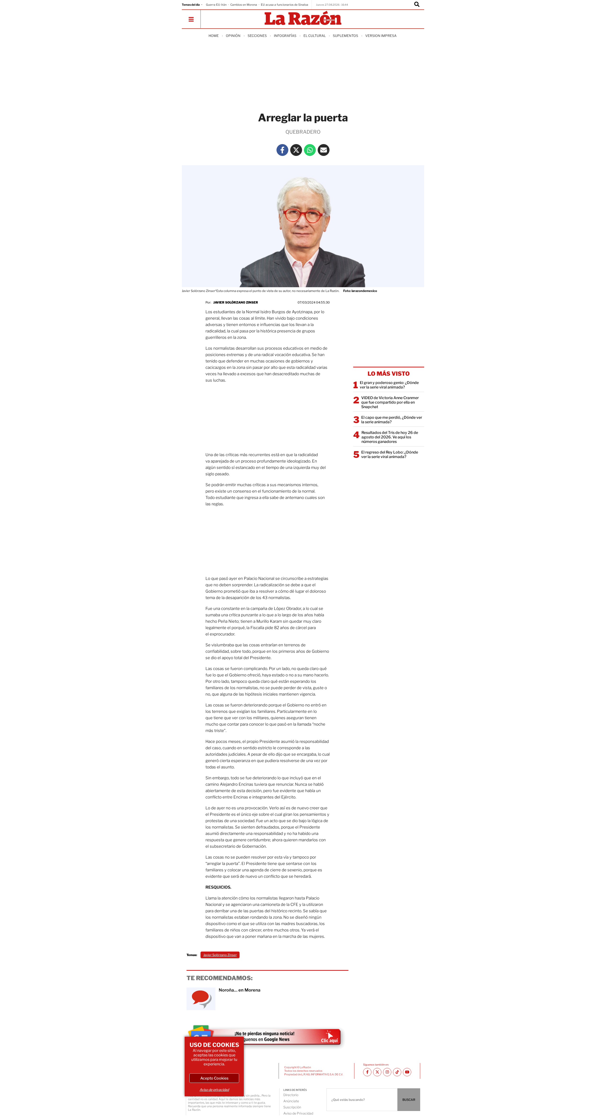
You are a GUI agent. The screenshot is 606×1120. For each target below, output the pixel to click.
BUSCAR (408, 1100)
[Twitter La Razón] (296, 150)
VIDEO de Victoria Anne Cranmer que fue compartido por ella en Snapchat (390, 402)
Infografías (285, 36)
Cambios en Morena (243, 4)
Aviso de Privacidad (298, 1113)
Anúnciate (291, 1101)
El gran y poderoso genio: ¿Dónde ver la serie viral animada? (389, 384)
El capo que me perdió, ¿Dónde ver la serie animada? (391, 419)
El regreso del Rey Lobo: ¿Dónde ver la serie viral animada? (389, 454)
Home (214, 36)
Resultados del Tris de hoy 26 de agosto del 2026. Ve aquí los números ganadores (389, 437)
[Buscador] (416, 4)
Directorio (290, 1095)
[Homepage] (303, 18)
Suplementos (345, 36)
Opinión (233, 36)
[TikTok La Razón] (397, 1072)
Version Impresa (381, 36)
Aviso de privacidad (214, 1090)
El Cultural (314, 36)
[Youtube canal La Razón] (407, 1072)
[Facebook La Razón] (282, 150)
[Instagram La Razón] (387, 1072)
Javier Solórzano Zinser (235, 302)
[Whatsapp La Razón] (310, 150)
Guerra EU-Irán (216, 4)
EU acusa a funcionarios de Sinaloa (284, 4)
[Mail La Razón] (324, 150)
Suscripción (292, 1107)
